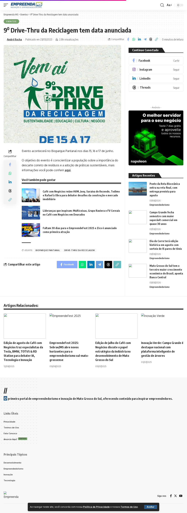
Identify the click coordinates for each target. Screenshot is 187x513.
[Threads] (156, 88)
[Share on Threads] (150, 39)
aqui (67, 170)
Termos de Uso (129, 506)
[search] (162, 5)
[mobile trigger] (7, 5)
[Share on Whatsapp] (133, 39)
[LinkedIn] (156, 78)
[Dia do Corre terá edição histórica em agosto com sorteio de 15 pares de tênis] (138, 246)
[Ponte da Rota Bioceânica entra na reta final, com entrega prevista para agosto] (138, 189)
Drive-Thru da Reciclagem (79, 250)
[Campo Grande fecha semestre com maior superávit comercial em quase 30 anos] (138, 217)
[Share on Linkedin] (139, 39)
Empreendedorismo (159, 204)
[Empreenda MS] (26, 5)
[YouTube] (180, 495)
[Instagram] (156, 69)
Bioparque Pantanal (48, 250)
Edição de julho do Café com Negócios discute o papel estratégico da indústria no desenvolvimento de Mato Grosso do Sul (113, 351)
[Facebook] (156, 61)
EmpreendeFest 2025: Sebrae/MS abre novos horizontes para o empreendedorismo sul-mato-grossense (69, 351)
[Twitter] (175, 495)
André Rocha (14, 39)
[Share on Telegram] (145, 39)
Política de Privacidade (96, 506)
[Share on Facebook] (128, 39)
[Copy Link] (156, 39)
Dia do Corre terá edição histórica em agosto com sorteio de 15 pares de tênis (166, 244)
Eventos (11, 21)
